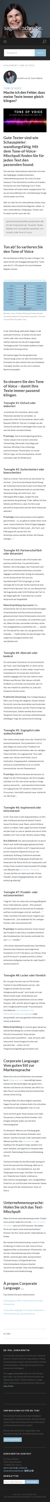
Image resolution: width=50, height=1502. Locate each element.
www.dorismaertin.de (13, 1470)
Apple (10, 939)
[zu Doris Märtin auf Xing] (25, 1470)
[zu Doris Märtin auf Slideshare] (30, 1470)
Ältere (7, 1334)
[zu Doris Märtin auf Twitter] (32, 1470)
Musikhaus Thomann (29, 869)
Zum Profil (8, 1386)
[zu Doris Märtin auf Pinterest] (28, 1470)
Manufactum (29, 1141)
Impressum (41, 1497)
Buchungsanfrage (12, 1439)
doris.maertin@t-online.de (15, 1467)
